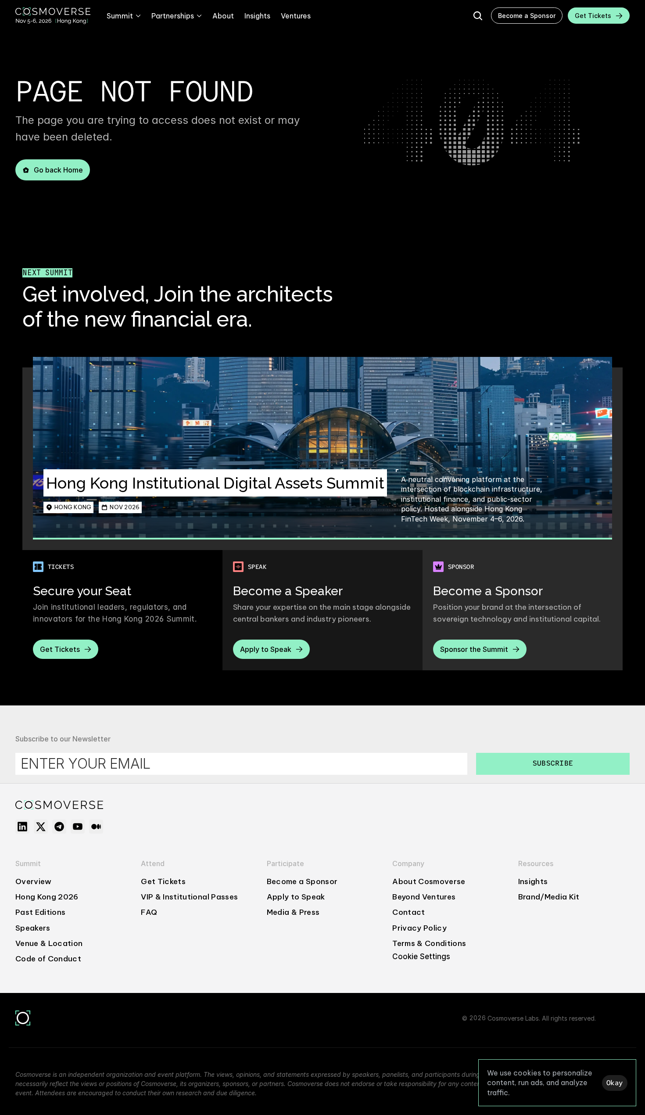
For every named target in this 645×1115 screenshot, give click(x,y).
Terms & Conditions (429, 943)
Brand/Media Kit (549, 897)
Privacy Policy (419, 928)
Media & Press (293, 912)
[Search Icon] (478, 16)
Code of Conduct (48, 959)
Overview (33, 881)
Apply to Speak (296, 897)
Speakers (32, 928)
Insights (533, 881)
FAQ (149, 912)
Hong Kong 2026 (47, 897)
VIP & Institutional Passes (189, 897)
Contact (408, 912)
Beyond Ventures (423, 897)
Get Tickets (163, 881)
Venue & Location (48, 943)
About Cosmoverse (428, 881)
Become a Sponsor (302, 881)
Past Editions (40, 912)
